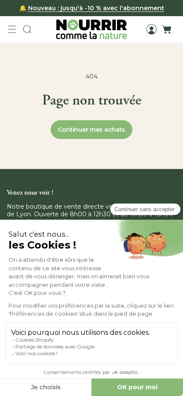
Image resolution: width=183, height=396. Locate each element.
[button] (12, 29)
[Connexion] (151, 29)
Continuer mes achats (91, 129)
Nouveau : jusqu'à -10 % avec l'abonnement (96, 8)
